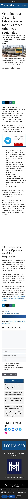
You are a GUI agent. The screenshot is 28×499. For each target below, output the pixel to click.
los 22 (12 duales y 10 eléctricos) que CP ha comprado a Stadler (13, 298)
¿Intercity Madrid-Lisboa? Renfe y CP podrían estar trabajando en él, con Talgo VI (13, 414)
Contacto (16, 486)
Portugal (5, 11)
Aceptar (4, 496)
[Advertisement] (14, 87)
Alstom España (13, 321)
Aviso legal (5, 485)
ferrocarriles (15, 313)
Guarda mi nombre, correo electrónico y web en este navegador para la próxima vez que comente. (14, 366)
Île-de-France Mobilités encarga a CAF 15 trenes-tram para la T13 (13, 400)
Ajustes (18, 496)
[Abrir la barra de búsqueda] (18, 5)
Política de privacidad (14, 485)
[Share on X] (7, 102)
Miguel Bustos (7, 68)
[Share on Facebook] (10, 102)
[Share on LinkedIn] (3, 102)
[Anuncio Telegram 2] (14, 146)
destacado (7, 313)
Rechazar (12, 496)
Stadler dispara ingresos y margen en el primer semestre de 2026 (13, 387)
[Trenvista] (7, 5)
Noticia (4, 43)
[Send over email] (13, 102)
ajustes (12, 493)
